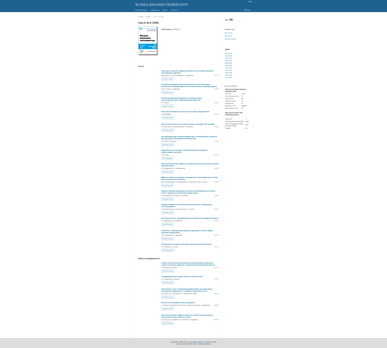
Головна (140, 17)
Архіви (148, 17)
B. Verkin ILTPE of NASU (195, 342)
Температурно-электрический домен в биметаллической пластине (186, 244)
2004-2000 (228, 65)
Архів (165, 10)
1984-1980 (228, 75)
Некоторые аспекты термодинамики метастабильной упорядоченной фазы (189, 218)
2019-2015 (228, 58)
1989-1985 (228, 73)
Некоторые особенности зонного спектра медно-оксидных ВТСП (185, 112)
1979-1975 (228, 78)
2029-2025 (228, 53)
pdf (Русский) (168, 79)
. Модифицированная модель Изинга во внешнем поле (182, 276)
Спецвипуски (155, 10)
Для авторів (228, 36)
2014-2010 (228, 61)
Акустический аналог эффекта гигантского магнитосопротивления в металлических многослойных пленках (187, 316)
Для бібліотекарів (230, 39)
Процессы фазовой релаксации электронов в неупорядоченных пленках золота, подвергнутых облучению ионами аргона (188, 192)
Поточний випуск (141, 10)
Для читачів (228, 33)
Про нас (174, 10)
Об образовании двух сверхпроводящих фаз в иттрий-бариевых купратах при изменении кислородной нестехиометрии (189, 138)
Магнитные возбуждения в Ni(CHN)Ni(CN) (178, 303)
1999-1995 (228, 68)
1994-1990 (228, 70)
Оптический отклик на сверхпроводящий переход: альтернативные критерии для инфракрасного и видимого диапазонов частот (186, 290)
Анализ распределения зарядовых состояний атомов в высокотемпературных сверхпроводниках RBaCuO (181, 99)
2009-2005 (228, 63)
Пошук (248, 10)
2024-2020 (228, 56)
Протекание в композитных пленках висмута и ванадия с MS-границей (188, 124)
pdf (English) (168, 158)
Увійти (250, 1)
